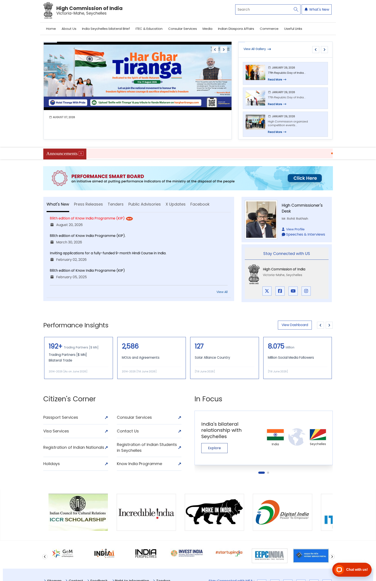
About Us (69, 28)
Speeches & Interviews (305, 234)
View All (222, 292)
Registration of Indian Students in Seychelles (149, 447)
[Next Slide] (329, 325)
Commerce (269, 28)
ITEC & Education (149, 28)
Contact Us (149, 431)
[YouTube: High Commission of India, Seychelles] (293, 291)
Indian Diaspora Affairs (236, 28)
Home (51, 28)
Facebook (200, 204)
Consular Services (182, 28)
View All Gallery (254, 49)
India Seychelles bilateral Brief (106, 28)
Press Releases (88, 204)
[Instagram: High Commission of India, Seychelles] (306, 291)
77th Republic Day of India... (287, 73)
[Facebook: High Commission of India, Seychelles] (280, 291)
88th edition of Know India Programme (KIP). (88, 235)
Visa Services (75, 431)
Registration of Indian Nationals (75, 447)
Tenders (116, 204)
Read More (275, 79)
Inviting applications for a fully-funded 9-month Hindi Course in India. (108, 253)
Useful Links (293, 28)
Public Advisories (144, 204)
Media (207, 28)
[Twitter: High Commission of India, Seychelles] (267, 291)
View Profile (295, 229)
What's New (318, 9)
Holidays (75, 464)
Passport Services (75, 417)
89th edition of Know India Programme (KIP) (87, 218)
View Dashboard (295, 325)
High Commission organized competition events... (288, 123)
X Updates (176, 204)
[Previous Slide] (320, 325)
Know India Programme (149, 464)
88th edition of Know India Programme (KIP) (87, 270)
